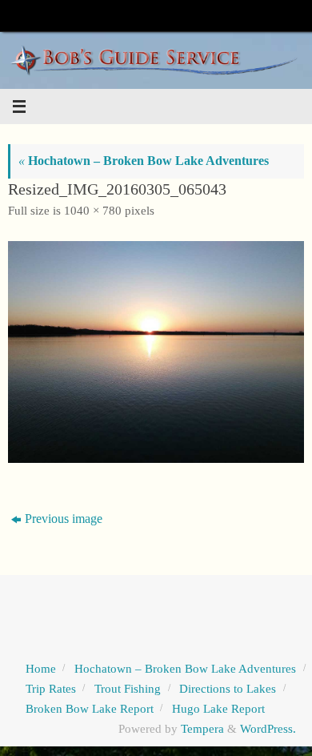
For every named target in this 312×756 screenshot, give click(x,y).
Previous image (63, 519)
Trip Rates (51, 688)
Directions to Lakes (227, 688)
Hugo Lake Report (218, 708)
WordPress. (268, 728)
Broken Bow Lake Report (90, 708)
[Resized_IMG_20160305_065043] (156, 352)
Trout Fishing (127, 688)
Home (41, 668)
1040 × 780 (93, 210)
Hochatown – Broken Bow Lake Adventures (143, 161)
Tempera (202, 728)
